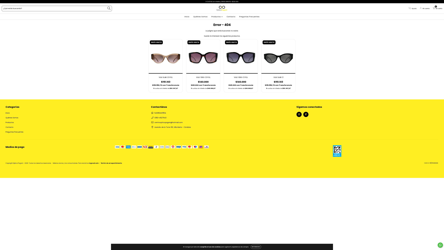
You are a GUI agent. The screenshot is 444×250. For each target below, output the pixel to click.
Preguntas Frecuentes (249, 17)
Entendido (256, 247)
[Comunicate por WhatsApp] (440, 245)
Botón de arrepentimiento (111, 163)
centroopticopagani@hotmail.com (168, 122)
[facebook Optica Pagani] (6, 1)
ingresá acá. (94, 163)
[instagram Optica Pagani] (3, 1)
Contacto (231, 17)
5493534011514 (160, 113)
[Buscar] (109, 8)
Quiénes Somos (200, 17)
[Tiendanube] (431, 163)
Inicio (187, 17)
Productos (216, 17)
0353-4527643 (160, 118)
